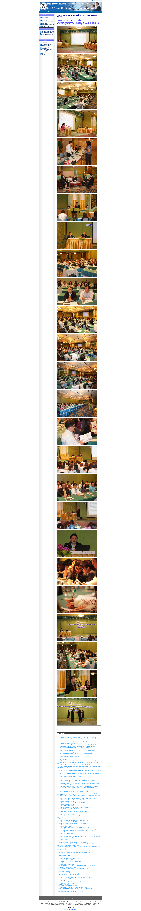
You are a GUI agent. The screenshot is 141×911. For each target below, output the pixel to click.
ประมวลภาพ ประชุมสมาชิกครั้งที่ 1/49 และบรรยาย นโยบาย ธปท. (70, 891)
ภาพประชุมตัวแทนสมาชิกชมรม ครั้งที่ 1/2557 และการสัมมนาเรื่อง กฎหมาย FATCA (74, 811)
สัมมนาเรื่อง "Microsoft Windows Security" (66, 870)
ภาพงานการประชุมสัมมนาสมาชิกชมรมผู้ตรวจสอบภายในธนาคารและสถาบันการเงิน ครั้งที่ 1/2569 (77, 737)
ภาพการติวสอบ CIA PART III (63, 840)
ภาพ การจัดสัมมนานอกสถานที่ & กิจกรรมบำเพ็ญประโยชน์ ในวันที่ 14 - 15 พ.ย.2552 (74, 868)
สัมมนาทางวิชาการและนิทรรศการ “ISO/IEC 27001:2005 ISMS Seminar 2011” (73, 851)
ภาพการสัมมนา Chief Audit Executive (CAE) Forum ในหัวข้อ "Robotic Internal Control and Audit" (77, 780)
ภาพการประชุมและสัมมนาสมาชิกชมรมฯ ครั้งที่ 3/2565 (68, 757)
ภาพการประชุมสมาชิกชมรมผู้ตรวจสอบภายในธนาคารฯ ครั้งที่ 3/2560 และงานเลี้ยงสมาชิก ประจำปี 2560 (78, 786)
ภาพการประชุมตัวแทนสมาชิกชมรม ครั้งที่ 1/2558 (67, 805)
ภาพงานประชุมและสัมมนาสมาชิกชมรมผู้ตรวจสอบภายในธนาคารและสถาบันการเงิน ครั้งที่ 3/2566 (77, 752)
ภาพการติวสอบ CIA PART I (63, 839)
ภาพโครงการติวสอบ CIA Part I (64, 818)
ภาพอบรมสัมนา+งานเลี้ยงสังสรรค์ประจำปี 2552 (67, 867)
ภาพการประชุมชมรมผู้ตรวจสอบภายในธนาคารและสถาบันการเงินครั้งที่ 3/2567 (73, 887)
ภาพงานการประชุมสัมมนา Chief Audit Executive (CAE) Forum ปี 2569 (71, 735)
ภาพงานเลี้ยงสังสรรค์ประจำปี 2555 (64, 826)
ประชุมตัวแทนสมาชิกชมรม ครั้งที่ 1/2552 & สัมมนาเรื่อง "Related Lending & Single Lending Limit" (77, 878)
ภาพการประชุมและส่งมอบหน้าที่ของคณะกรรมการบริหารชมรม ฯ (70, 824)
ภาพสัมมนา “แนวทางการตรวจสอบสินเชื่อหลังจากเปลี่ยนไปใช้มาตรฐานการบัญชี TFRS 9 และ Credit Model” (79, 773)
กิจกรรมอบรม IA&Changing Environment (66, 883)
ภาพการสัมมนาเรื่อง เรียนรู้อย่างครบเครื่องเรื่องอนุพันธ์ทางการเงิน (71, 832)
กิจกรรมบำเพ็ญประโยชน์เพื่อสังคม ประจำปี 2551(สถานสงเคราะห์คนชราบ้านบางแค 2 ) (75, 877)
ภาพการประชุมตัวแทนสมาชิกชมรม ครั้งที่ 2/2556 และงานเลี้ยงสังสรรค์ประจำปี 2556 (74, 813)
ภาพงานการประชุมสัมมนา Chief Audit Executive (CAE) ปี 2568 (70, 743)
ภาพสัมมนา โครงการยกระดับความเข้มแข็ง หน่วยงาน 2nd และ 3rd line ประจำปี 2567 (74, 747)
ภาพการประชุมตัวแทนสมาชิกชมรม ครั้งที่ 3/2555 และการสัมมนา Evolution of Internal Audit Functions (78, 827)
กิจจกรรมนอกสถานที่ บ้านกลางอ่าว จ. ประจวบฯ (67, 885)
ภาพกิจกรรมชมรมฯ (93, 11)
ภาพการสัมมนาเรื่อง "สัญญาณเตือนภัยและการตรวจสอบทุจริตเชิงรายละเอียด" (73, 820)
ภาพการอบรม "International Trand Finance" (66, 856)
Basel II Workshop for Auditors (64, 884)
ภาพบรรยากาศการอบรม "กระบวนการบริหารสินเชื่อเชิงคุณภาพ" (70, 861)
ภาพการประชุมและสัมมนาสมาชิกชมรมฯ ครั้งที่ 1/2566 (68, 756)
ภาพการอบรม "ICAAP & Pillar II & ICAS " (66, 864)
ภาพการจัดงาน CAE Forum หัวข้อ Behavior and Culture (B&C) (70, 790)
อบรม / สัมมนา (64, 11)
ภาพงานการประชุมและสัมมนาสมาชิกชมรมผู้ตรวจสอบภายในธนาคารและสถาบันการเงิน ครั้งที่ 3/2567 (78, 746)
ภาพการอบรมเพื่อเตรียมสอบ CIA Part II (65, 781)
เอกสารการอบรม (77, 11)
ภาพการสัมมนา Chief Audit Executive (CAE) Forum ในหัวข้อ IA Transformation (73, 769)
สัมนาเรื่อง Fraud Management (64, 871)
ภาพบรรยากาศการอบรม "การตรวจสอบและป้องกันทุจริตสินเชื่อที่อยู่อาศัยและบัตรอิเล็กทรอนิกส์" (76, 865)
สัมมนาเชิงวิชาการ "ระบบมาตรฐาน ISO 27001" (67, 875)
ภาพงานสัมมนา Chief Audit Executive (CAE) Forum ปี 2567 (69, 749)
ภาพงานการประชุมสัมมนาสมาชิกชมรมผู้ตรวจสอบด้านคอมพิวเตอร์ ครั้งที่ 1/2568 (73, 741)
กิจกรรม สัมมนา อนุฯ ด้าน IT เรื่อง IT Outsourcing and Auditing (70, 881)
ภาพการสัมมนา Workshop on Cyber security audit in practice (69, 776)
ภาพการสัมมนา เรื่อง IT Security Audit (65, 833)
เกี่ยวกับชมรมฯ (51, 11)
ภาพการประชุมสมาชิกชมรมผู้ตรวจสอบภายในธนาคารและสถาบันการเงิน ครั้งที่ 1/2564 (74, 764)
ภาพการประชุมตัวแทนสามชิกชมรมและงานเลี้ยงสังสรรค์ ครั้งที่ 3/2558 (71, 802)
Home (42, 11)
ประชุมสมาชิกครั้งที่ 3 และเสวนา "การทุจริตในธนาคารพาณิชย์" (70, 890)
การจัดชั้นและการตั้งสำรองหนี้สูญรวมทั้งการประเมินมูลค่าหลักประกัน (71, 873)
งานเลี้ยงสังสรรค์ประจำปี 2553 (64, 855)
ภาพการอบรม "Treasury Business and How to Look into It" (69, 858)
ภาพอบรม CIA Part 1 (62, 862)
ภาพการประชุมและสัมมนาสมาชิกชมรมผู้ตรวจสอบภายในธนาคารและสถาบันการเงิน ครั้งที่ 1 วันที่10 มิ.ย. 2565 (79, 760)
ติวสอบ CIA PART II (62, 849)
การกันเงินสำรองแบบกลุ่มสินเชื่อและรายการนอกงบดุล (68, 874)
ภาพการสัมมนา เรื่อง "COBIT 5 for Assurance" (67, 814)
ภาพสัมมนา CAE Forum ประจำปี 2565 (65, 759)
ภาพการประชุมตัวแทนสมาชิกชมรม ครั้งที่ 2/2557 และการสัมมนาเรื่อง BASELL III (74, 807)
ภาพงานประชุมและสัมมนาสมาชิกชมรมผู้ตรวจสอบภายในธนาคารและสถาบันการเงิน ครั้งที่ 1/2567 (77, 750)
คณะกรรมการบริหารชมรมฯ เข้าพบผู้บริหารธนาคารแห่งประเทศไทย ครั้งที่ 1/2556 (73, 823)
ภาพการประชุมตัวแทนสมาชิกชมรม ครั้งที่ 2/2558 (67, 804)
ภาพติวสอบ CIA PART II (62, 810)
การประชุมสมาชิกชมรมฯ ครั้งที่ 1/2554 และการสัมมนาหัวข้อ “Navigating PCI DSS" (74, 852)
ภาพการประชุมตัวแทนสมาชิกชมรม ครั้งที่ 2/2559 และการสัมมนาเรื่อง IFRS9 (72, 799)
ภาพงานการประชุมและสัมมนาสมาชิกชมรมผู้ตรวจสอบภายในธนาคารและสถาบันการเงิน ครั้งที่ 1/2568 (78, 744)
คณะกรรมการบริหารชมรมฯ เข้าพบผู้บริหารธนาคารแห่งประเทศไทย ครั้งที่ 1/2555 (73, 842)
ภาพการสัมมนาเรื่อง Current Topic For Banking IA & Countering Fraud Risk (72, 808)
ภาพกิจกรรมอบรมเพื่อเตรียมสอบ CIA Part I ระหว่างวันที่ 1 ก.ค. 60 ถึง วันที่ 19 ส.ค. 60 (74, 791)
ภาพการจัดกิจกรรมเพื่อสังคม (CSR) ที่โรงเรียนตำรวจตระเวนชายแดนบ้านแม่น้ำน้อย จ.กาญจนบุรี (76, 798)
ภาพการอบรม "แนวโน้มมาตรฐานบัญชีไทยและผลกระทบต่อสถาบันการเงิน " (72, 859)
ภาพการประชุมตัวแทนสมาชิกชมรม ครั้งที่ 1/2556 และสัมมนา (70, 821)
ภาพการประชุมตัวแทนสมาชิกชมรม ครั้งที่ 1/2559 (67, 801)
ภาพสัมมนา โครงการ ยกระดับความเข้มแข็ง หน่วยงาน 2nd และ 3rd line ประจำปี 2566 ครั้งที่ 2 (76, 753)
